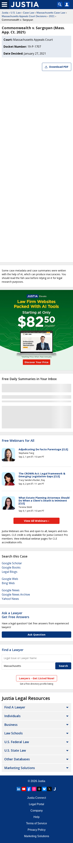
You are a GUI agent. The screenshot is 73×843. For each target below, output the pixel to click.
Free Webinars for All (18, 441)
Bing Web (8, 583)
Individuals (12, 716)
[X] (49, 789)
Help (36, 816)
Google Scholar (12, 563)
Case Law (28, 12)
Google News (10, 590)
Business (11, 724)
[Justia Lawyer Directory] (54, 789)
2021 (52, 16)
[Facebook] (29, 789)
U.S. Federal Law (16, 742)
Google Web (10, 579)
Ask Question (36, 634)
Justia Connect (36, 797)
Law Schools (13, 733)
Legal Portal (36, 804)
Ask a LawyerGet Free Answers (15, 615)
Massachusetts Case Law (50, 12)
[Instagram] (34, 789)
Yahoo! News (10, 599)
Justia (5, 12)
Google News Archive (16, 594)
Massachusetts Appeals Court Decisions (24, 16)
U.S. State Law (15, 750)
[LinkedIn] (18, 789)
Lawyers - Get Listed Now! (36, 678)
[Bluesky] (44, 789)
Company (36, 810)
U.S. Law (16, 12)
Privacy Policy (37, 829)
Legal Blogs (9, 572)
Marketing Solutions (19, 768)
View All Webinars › (36, 520)
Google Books (11, 567)
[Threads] (39, 789)
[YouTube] (24, 789)
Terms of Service (36, 823)
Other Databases (17, 759)
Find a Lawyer (12, 650)
